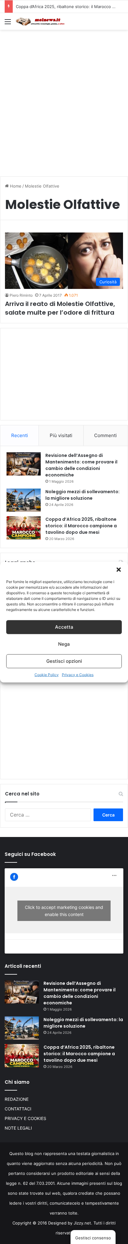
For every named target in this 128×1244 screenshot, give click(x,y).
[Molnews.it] (40, 21)
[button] (119, 569)
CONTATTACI (18, 1108)
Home (15, 186)
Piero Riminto (21, 295)
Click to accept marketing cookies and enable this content (64, 911)
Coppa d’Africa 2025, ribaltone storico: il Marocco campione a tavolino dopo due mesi (81, 525)
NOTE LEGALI (18, 1128)
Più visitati (61, 435)
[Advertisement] (64, 100)
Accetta (64, 627)
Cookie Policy (46, 674)
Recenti (19, 435)
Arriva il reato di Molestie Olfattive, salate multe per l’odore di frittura (60, 308)
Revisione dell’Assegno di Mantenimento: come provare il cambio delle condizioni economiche (81, 465)
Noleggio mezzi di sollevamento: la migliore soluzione (82, 495)
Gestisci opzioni (64, 661)
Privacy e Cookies (78, 674)
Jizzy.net (82, 1222)
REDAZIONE (17, 1099)
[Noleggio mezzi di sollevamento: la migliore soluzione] (24, 500)
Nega (64, 644)
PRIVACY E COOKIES (25, 1118)
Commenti (105, 435)
